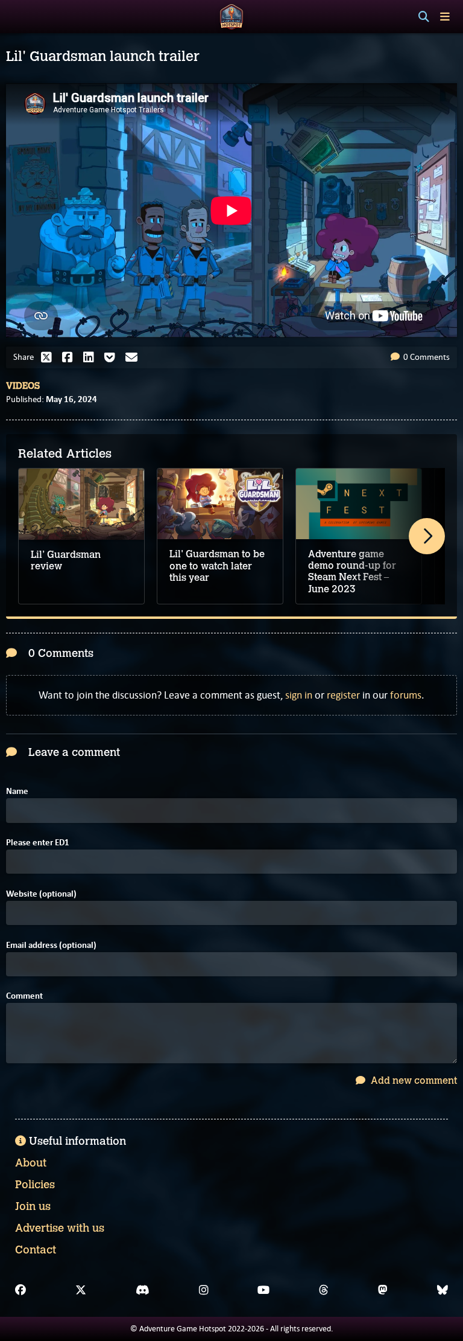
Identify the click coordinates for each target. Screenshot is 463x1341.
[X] (80, 1290)
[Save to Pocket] (112, 357)
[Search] (424, 17)
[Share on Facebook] (70, 357)
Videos (23, 385)
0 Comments (426, 356)
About (30, 1163)
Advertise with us (59, 1228)
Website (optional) (41, 894)
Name (17, 791)
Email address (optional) (51, 945)
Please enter (37, 842)
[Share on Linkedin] (91, 357)
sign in (298, 695)
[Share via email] (134, 357)
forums (405, 695)
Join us (33, 1206)
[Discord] (143, 1290)
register (343, 695)
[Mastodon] (383, 1290)
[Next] (427, 536)
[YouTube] (263, 1290)
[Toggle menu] (445, 16)
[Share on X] (49, 357)
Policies (35, 1184)
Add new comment (412, 1080)
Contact (35, 1249)
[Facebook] (20, 1290)
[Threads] (324, 1290)
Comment (24, 996)
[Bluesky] (442, 1290)
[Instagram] (204, 1290)
